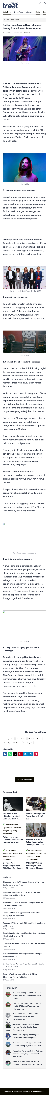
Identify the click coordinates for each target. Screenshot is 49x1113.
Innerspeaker (8, 739)
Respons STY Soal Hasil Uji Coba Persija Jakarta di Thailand (24, 924)
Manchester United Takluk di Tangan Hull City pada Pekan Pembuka (23, 904)
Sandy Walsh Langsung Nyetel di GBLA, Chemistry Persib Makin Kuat (20, 975)
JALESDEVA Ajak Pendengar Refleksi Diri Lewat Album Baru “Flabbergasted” (35, 865)
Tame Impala (27, 743)
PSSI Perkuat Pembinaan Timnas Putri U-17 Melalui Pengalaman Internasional (26, 1006)
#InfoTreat (7, 12)
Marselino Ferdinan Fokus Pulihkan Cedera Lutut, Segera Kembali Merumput (27, 1054)
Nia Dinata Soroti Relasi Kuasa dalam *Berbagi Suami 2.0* (35, 842)
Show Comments (24, 779)
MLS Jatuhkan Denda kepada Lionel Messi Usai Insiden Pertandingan (25, 1016)
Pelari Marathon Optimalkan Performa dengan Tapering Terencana (13, 840)
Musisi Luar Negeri (35, 739)
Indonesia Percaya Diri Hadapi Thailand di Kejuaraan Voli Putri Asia (22, 893)
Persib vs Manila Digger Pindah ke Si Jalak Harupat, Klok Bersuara (21, 914)
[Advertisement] (24, 73)
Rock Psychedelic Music (12, 743)
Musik (38, 12)
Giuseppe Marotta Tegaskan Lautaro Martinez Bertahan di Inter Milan (23, 883)
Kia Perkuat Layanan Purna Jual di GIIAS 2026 (35, 816)
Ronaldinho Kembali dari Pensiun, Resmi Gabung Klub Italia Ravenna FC (24, 934)
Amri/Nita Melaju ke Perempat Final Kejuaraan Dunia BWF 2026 (27, 1062)
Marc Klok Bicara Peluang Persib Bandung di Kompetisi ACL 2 (22, 955)
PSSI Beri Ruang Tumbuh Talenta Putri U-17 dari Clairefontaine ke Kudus (26, 995)
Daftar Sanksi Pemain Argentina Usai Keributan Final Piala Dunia (24, 965)
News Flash (18, 12)
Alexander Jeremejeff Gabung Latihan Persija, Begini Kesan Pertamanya (25, 1027)
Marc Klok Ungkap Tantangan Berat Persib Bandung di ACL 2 (25, 1036)
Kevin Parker (21, 739)
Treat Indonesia (24, 1091)
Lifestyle (29, 12)
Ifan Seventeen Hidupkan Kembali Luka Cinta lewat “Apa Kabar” (11, 816)
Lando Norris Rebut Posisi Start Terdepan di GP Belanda (24, 944)
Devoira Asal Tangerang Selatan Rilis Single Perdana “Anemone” (12, 865)
